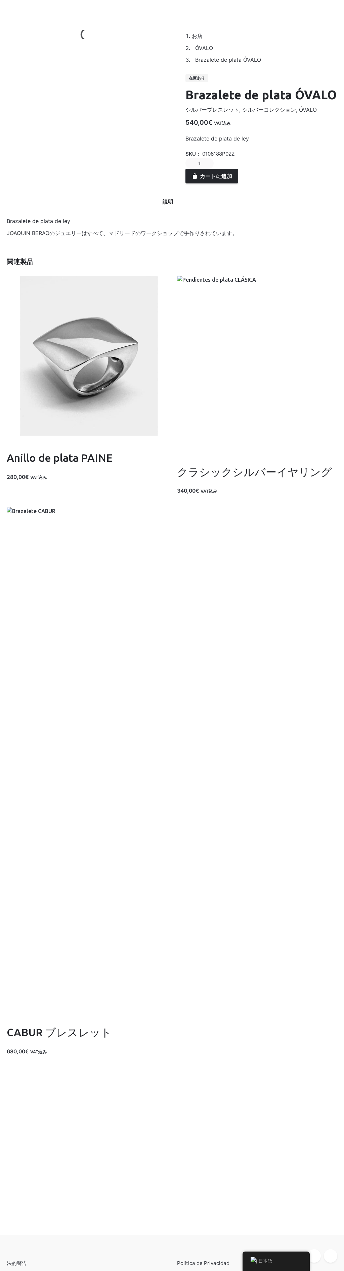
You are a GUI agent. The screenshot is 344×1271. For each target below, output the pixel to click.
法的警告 (17, 1263)
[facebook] (314, 1256)
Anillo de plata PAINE (60, 458)
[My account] (296, 10)
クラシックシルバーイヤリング (254, 472)
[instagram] (330, 1256)
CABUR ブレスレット (59, 1032)
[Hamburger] (15, 10)
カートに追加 (23, 484)
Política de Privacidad (203, 1263)
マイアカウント (52, 10)
